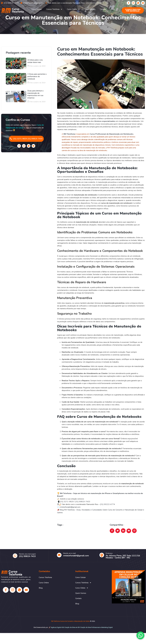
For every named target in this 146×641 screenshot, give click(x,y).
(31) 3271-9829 (67, 501)
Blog (113, 9)
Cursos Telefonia (52, 9)
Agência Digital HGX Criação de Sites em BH (65, 627)
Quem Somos (90, 9)
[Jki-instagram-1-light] (133, 3)
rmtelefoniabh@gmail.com (70, 507)
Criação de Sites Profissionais (90, 627)
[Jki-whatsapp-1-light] (138, 3)
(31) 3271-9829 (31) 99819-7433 (27, 138)
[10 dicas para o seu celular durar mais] (16, 63)
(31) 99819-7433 (83, 501)
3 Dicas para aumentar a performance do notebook (36, 76)
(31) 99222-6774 (107, 504)
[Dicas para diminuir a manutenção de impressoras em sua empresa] (16, 96)
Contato (103, 9)
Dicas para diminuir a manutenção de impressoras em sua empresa (35, 94)
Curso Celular (36, 9)
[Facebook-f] (128, 3)
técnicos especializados (104, 121)
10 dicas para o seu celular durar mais (35, 61)
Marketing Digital (107, 627)
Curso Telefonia (18, 10)
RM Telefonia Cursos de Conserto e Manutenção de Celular (70, 621)
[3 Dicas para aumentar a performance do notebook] (16, 78)
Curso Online (72, 9)
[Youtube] (143, 3)
